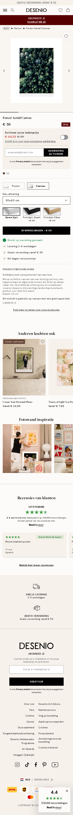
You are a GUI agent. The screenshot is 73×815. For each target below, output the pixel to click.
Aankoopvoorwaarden (51, 721)
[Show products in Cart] (68, 10)
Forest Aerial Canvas (38, 28)
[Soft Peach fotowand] (27, 448)
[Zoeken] (12, 10)
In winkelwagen (36, 230)
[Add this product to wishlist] (66, 36)
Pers (32, 710)
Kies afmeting (11, 194)
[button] (54, 799)
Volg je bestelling (48, 715)
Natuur (18, 28)
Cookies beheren (48, 747)
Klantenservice (47, 710)
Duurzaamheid (26, 727)
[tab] (9, 111)
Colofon (29, 715)
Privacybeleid (46, 733)
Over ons (29, 704)
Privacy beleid (23, 161)
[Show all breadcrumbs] (6, 28)
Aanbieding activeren (56, 152)
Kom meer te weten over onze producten (36, 309)
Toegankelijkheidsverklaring (18, 733)
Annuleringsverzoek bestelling (50, 740)
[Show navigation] (5, 10)
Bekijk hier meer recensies (36, 565)
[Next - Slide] (69, 70)
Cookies (43, 727)
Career (30, 721)
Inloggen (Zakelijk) (23, 755)
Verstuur (36, 681)
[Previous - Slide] (4, 70)
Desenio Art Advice (49, 704)
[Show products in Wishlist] (60, 10)
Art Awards (28, 749)
